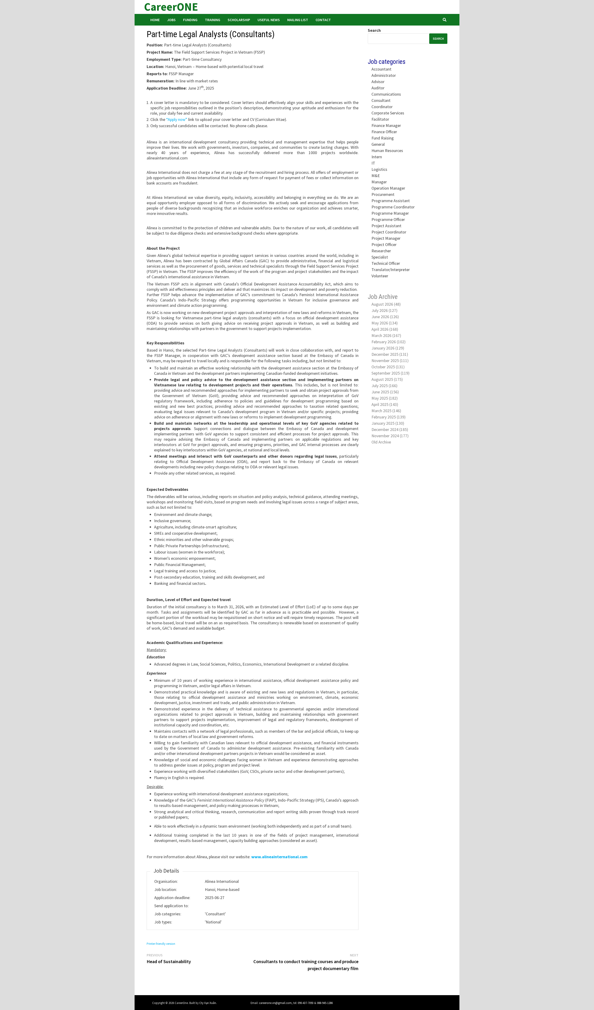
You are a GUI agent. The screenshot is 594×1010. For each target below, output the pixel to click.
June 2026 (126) (385, 316)
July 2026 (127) (384, 310)
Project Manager (385, 238)
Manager (379, 182)
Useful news (269, 19)
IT (373, 163)
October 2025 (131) (388, 366)
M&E (375, 175)
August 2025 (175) (387, 379)
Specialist (379, 257)
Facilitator (380, 119)
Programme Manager (390, 213)
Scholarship (239, 19)
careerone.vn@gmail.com (275, 1003)
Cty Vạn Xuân (207, 1003)
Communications (386, 94)
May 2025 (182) (384, 398)
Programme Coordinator (393, 207)
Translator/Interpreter (390, 269)
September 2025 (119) (390, 373)
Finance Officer (384, 131)
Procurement (382, 194)
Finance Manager (386, 125)
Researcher (381, 250)
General (378, 144)
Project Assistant (386, 225)
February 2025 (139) (388, 417)
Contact (323, 19)
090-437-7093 (305, 1003)
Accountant (381, 69)
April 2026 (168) (384, 329)
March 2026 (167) (386, 335)
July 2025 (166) (384, 385)
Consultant (381, 100)
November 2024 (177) (390, 435)
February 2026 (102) (388, 341)
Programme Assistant (390, 200)
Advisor (377, 81)
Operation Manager (388, 188)
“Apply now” (176, 119)
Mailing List (297, 19)
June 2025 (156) (385, 392)
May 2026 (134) (384, 323)
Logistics (379, 169)
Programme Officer (388, 219)
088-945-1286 (325, 1003)
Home (155, 19)
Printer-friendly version (161, 944)
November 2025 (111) (390, 360)
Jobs (171, 19)
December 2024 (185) (389, 429)
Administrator (383, 75)
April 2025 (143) (384, 404)
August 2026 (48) (386, 304)
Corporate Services (387, 113)
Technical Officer (385, 263)
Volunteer (379, 275)
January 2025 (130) (387, 423)
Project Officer (384, 244)
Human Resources (387, 150)
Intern (376, 156)
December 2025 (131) (389, 354)
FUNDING (190, 19)
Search (374, 30)
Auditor (377, 88)
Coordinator (382, 106)
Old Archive (381, 442)
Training (212, 19)
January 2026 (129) (387, 348)
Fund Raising (382, 138)
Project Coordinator (388, 232)
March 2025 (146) (386, 410)
